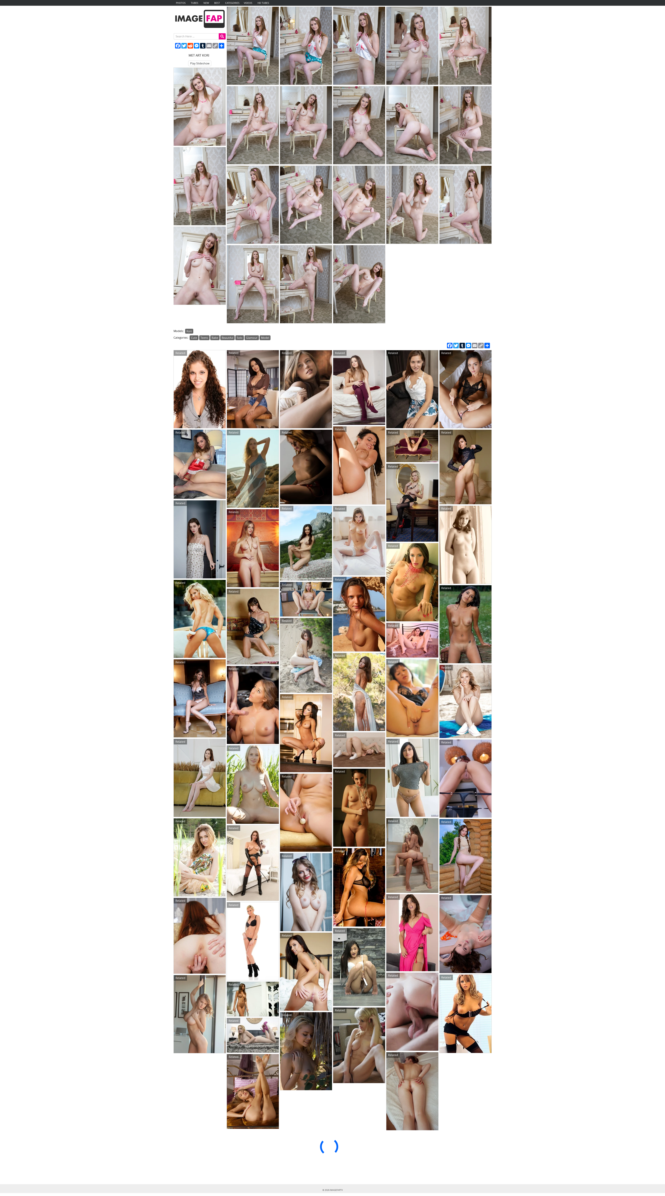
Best (217, 3)
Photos (181, 3)
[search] (222, 36)
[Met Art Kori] (253, 46)
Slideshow (199, 63)
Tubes (194, 3)
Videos (248, 3)
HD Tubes (263, 3)
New (206, 3)
